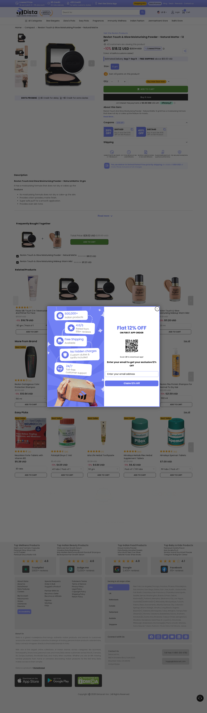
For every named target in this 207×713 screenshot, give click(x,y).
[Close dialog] (157, 308)
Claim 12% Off (132, 383)
